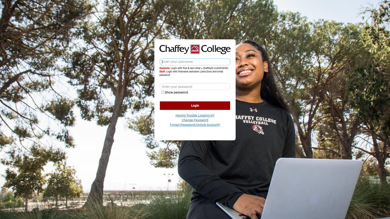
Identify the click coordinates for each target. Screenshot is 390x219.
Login (195, 105)
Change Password (195, 120)
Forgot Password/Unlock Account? (195, 125)
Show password (176, 92)
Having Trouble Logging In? (195, 115)
